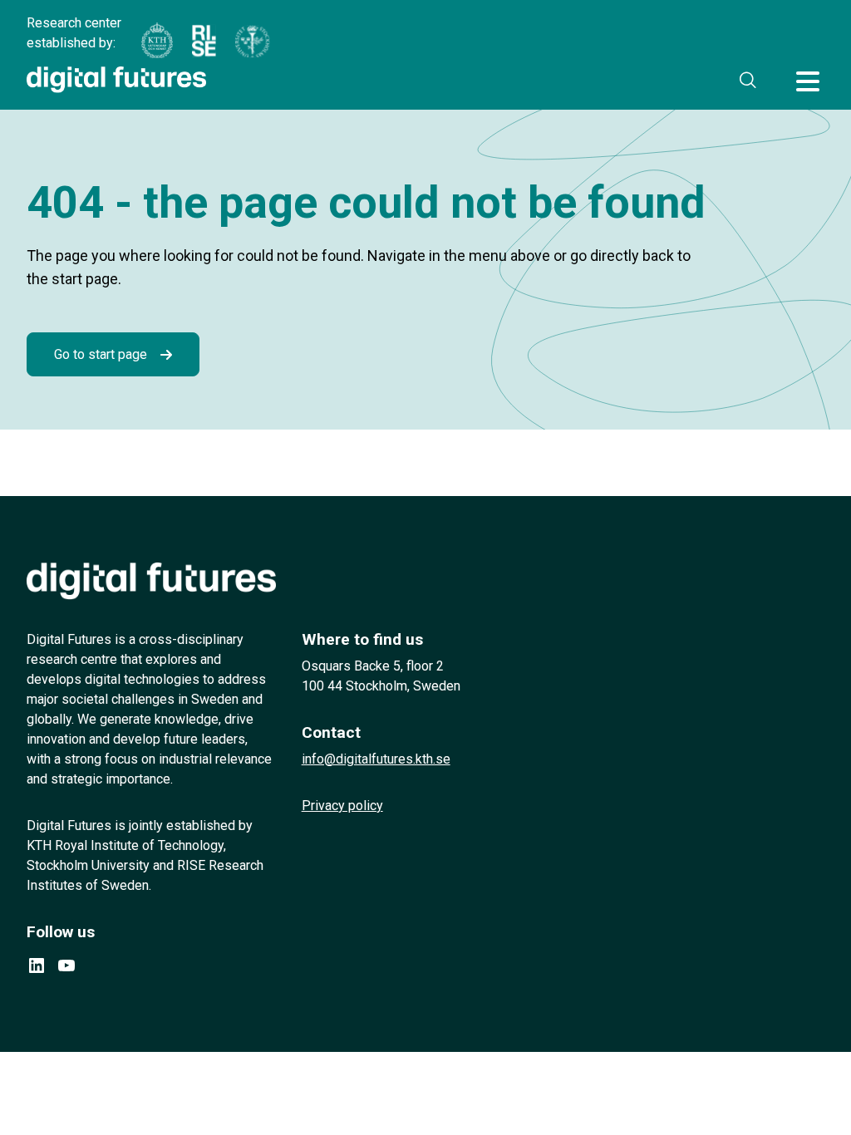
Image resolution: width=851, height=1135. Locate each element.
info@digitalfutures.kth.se (376, 759)
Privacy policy (342, 805)
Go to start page (100, 354)
